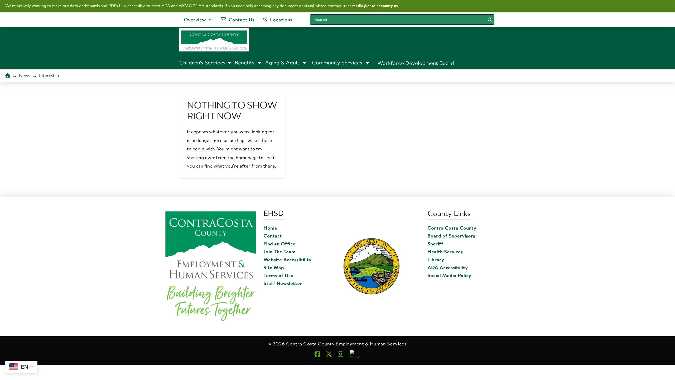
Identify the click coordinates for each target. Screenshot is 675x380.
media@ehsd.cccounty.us (375, 5)
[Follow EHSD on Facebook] (317, 354)
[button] (205, 62)
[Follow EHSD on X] (329, 354)
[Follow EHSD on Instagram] (340, 354)
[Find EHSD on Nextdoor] (355, 353)
